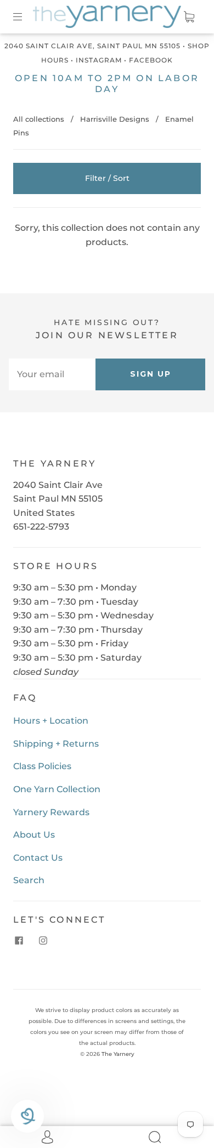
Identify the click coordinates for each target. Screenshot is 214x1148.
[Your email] (52, 374)
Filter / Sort (107, 178)
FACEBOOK (151, 60)
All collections (38, 119)
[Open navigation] (25, 17)
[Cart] (189, 17)
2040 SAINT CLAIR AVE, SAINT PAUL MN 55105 (92, 46)
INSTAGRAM (99, 60)
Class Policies (42, 766)
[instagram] (43, 941)
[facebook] (19, 941)
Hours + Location (50, 720)
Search (28, 880)
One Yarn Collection (56, 789)
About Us (34, 834)
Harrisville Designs (114, 119)
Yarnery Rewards (51, 812)
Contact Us (38, 858)
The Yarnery (118, 1054)
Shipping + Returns (56, 743)
